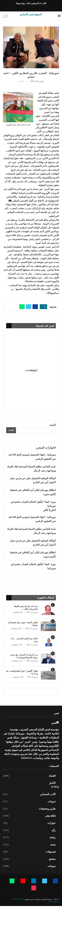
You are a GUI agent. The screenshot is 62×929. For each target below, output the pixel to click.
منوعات (29, 866)
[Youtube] (29, 7)
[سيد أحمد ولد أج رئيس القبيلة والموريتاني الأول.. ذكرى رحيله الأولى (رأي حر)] (48, 610)
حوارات (29, 823)
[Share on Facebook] (35, 306)
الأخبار (52, 783)
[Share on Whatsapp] (22, 306)
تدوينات (29, 801)
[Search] (11, 16)
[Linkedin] (33, 7)
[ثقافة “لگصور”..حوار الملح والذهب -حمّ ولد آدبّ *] (48, 675)
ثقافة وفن (29, 815)
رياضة (29, 837)
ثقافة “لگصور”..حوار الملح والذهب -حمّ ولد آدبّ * (22, 672)
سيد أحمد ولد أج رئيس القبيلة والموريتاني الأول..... (26, 607)
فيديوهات (29, 851)
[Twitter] (36, 7)
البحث (52, 424)
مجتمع (29, 858)
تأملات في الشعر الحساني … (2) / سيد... (24, 639)
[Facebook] (39, 7)
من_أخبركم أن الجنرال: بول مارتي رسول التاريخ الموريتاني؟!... (24, 656)
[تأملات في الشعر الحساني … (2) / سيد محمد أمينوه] (48, 642)
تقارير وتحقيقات (29, 808)
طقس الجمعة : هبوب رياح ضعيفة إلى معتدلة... (23, 623)
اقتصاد (29, 775)
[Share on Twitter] (28, 306)
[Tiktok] (22, 7)
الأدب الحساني (29, 794)
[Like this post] (42, 306)
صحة (29, 844)
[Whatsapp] (26, 7)
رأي (29, 830)
